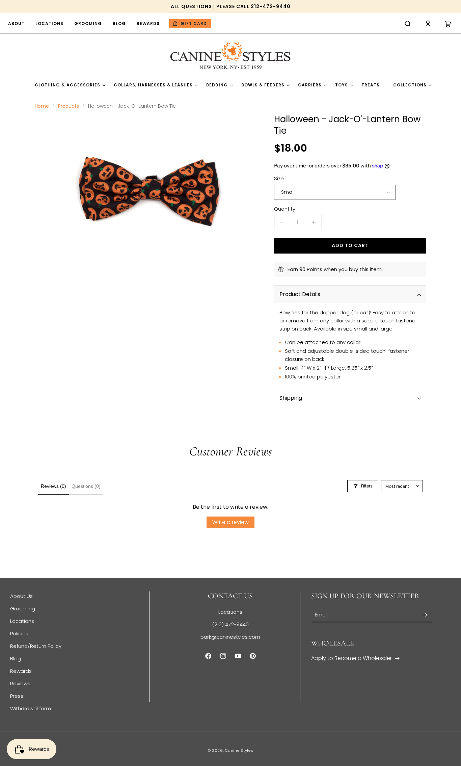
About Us (21, 596)
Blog (15, 658)
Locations (22, 621)
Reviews (20, 683)
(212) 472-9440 (230, 624)
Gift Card (194, 23)
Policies (19, 633)
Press (16, 695)
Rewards (21, 671)
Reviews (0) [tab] (53, 486)
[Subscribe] (424, 615)
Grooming (22, 608)
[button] (408, 24)
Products (68, 106)
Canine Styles (239, 750)
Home (42, 106)
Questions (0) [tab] (86, 486)
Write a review (230, 522)
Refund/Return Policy (35, 646)
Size (279, 178)
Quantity (284, 208)
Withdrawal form (30, 708)
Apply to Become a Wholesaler (351, 658)
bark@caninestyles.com (230, 636)
